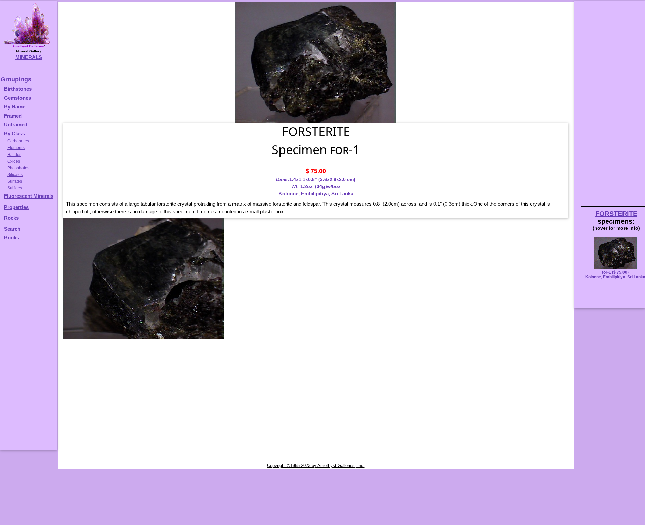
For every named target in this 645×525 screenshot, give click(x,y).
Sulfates (14, 181)
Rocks (11, 218)
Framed (13, 116)
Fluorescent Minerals (28, 196)
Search (12, 229)
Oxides (13, 161)
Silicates (15, 174)
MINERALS (28, 57)
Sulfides (14, 188)
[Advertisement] (27, 348)
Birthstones (18, 89)
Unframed (15, 124)
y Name (16, 107)
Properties (16, 207)
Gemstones (17, 98)
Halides (14, 154)
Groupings (16, 79)
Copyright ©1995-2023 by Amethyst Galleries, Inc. (316, 465)
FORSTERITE (616, 213)
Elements (16, 147)
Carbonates (18, 141)
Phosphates (18, 168)
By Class (14, 133)
